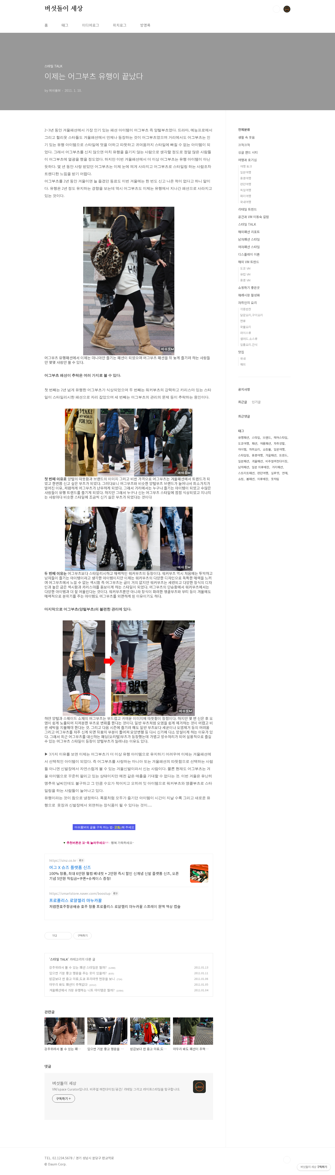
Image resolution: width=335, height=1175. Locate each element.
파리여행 (245, 196)
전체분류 (244, 129)
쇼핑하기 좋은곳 (249, 287)
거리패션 (277, 467)
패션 (254, 443)
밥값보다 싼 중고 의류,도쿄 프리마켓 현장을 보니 (82, 978)
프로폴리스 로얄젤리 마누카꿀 (75, 900)
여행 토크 (246, 166)
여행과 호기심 (247, 160)
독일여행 (245, 190)
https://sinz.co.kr (62, 860)
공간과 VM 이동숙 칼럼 (253, 216)
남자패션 (243, 467)
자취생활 (279, 443)
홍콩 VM (245, 280)
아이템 (242, 449)
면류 (243, 321)
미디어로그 (90, 25)
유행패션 (243, 437)
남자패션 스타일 (249, 239)
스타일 (256, 437)
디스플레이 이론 (249, 254)
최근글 (242, 402)
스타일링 (243, 455)
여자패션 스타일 (249, 247)
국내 (243, 358)
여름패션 (265, 443)
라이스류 (245, 333)
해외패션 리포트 (249, 231)
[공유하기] (61, 935)
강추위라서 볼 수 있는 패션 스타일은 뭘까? (78, 967)
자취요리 (254, 449)
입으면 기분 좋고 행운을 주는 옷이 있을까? (78, 973)
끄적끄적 (244, 145)
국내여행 (245, 202)
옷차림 (275, 479)
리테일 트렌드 (247, 209)
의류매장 (262, 479)
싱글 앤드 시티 (248, 152)
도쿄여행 (243, 443)
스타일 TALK (59, 959)
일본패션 (243, 461)
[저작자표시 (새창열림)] (94, 936)
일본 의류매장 (260, 467)
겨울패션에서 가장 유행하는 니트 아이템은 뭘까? (82, 990)
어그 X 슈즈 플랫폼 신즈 (70, 867)
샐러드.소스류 (249, 338)
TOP (287, 1159)
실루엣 (275, 473)
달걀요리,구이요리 (251, 315)
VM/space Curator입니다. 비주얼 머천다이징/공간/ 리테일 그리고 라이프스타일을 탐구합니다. (116, 1089)
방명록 (145, 25)
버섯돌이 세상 (63, 9)
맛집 (241, 352)
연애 (284, 473)
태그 (65, 25)
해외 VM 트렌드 (248, 262)
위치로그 (119, 25)
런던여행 (245, 184)
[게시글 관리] (67, 935)
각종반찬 (245, 309)
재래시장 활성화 (249, 295)
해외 (243, 364)
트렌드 (283, 455)
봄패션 (250, 479)
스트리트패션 (246, 473)
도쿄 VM (245, 268)
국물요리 (245, 327)
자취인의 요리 (247, 302)
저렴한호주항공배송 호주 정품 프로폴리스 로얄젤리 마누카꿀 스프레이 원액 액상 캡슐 (114, 906)
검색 (276, 9)
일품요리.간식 (249, 344)
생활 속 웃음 (246, 137)
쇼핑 (241, 479)
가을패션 (270, 455)
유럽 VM (245, 274)
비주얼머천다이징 (276, 461)
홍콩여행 (245, 178)
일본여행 (245, 172)
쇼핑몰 (267, 449)
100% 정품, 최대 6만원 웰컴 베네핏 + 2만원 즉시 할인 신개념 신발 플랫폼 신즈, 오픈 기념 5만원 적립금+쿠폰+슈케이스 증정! (114, 876)
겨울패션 (257, 461)
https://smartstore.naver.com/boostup (80, 893)
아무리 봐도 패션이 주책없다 (68, 984)
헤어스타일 (280, 437)
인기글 (256, 402)
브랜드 (267, 437)
